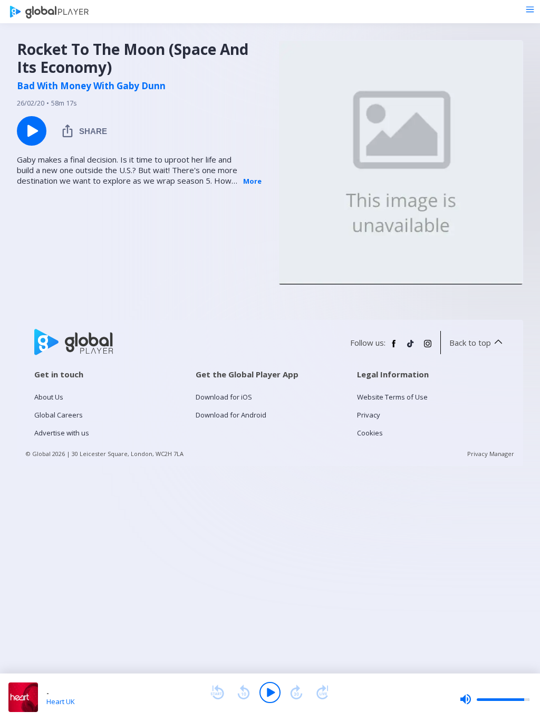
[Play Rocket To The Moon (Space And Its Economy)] (31, 131)
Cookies (370, 433)
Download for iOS (224, 397)
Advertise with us (61, 433)
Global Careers (58, 415)
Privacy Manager (490, 453)
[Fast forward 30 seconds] (296, 692)
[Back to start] (217, 692)
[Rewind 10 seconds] (243, 692)
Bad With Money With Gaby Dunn (91, 86)
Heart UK (60, 701)
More (252, 181)
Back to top (470, 342)
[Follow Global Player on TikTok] (410, 347)
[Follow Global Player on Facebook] (394, 347)
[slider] (494, 699)
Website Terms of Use (392, 397)
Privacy (368, 415)
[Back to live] (322, 692)
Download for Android (231, 415)
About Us (48, 397)
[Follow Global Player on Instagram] (427, 347)
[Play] (270, 692)
